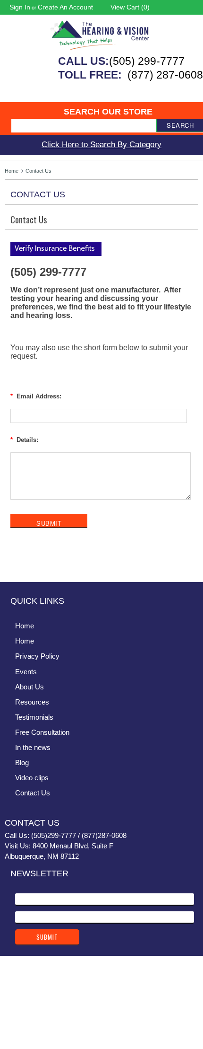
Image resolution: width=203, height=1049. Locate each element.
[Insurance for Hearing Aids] (57, 253)
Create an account (65, 7)
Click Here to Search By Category (101, 144)
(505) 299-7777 (147, 61)
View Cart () (130, 7)
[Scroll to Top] (190, 565)
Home (11, 171)
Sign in (19, 7)
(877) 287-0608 (165, 75)
